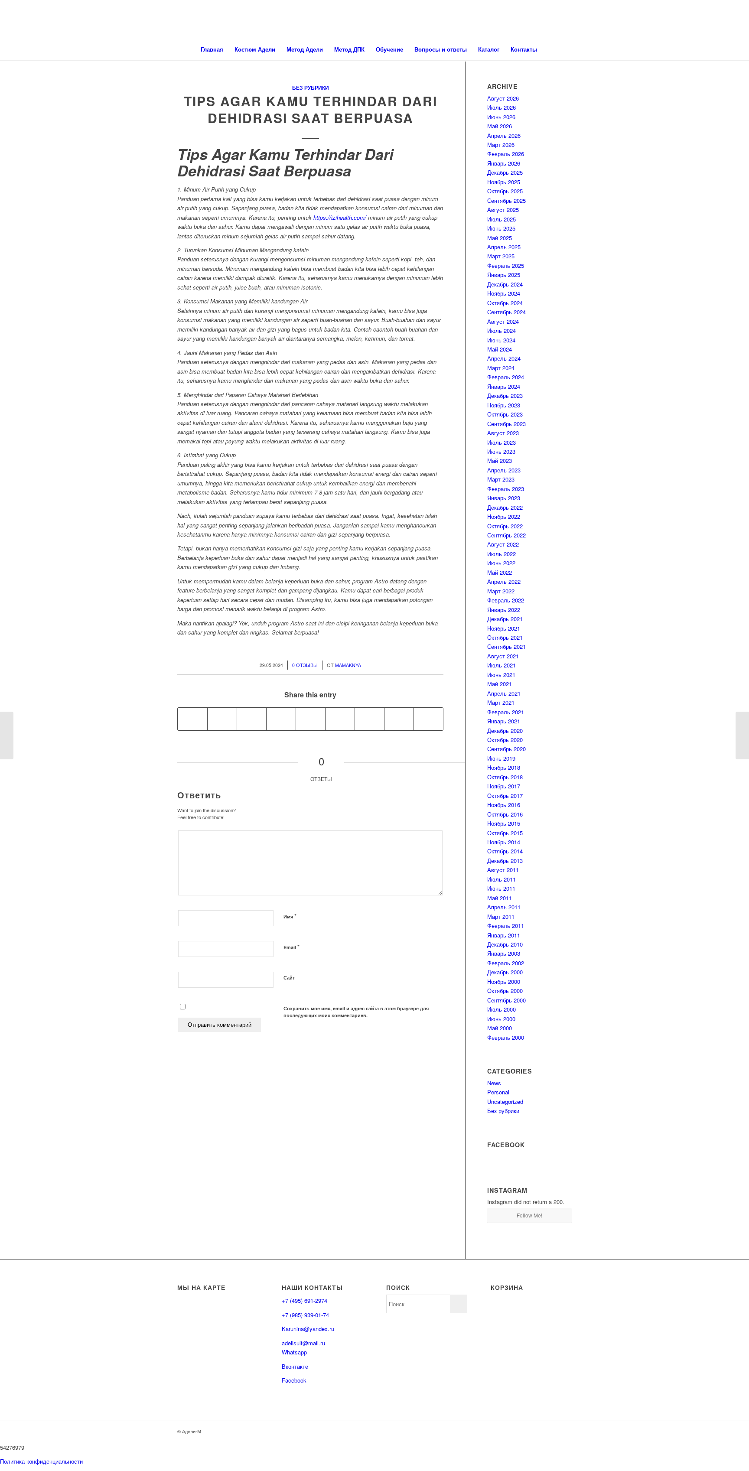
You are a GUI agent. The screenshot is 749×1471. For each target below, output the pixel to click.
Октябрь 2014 (505, 851)
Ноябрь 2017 (503, 786)
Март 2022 (501, 591)
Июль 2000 (501, 1009)
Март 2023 (501, 479)
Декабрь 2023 (505, 395)
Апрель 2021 (504, 693)
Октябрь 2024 (505, 303)
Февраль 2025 (505, 265)
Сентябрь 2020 (506, 749)
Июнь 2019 (501, 758)
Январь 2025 (503, 274)
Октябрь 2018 (505, 777)
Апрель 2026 (504, 135)
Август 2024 (503, 321)
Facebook (294, 1380)
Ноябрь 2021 (503, 628)
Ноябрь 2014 (503, 842)
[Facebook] (565, 1431)
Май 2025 (499, 238)
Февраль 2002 (505, 963)
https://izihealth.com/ (339, 217)
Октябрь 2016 (505, 814)
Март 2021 (501, 702)
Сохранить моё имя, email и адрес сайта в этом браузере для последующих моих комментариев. (356, 1012)
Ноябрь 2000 (503, 981)
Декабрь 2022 (505, 507)
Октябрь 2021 (505, 637)
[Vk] (552, 1431)
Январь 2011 (503, 935)
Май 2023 (499, 460)
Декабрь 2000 (505, 972)
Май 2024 (499, 349)
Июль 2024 (501, 330)
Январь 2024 (503, 386)
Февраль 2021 (505, 712)
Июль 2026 (501, 107)
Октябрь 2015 (505, 833)
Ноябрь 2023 (503, 405)
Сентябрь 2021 (506, 646)
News (494, 1083)
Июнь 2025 (501, 228)
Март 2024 (501, 368)
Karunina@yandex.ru (308, 1329)
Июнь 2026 (501, 117)
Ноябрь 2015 (503, 823)
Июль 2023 (501, 442)
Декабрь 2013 (505, 860)
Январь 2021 (503, 721)
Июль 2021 (501, 665)
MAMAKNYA (348, 665)
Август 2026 (503, 98)
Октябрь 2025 (505, 191)
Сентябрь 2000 (506, 1000)
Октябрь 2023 (505, 414)
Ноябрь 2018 (503, 767)
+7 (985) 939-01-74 (305, 1315)
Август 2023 (503, 433)
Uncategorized (505, 1101)
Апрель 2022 (504, 581)
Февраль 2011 (505, 925)
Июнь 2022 (501, 563)
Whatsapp (294, 1352)
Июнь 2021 (501, 674)
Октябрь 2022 (505, 526)
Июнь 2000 (501, 1019)
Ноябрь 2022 (503, 516)
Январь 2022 (503, 609)
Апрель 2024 (504, 358)
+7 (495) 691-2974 (304, 1300)
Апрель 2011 (504, 907)
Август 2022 (503, 544)
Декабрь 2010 (505, 944)
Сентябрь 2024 (506, 312)
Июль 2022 (501, 554)
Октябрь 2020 (505, 740)
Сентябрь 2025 (506, 200)
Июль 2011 (501, 879)
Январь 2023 (503, 498)
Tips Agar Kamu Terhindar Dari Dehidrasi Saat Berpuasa (310, 109)
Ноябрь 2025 (503, 182)
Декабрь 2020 (505, 730)
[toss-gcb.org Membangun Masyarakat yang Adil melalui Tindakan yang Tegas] (6, 735)
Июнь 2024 (501, 340)
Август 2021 (503, 656)
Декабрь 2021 (505, 619)
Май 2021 (499, 684)
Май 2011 (499, 898)
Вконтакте (295, 1366)
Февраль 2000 (505, 1037)
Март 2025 (501, 256)
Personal (498, 1092)
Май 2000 (499, 1028)
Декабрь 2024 (505, 284)
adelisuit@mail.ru (303, 1343)
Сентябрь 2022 (506, 535)
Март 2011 (501, 916)
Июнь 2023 (501, 451)
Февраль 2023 (505, 489)
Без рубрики (310, 87)
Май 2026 (499, 126)
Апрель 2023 (504, 470)
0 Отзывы (305, 665)
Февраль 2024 (505, 377)
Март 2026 (501, 144)
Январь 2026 (503, 163)
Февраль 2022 (505, 600)
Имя (289, 916)
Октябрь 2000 (505, 990)
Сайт (289, 977)
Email (291, 947)
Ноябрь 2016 (503, 805)
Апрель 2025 (504, 247)
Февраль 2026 (505, 154)
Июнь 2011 (501, 888)
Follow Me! (529, 1215)
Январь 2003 (503, 953)
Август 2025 (503, 209)
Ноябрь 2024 (503, 293)
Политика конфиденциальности (41, 1461)
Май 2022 (499, 572)
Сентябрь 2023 (506, 424)
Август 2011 (503, 870)
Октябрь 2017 (505, 795)
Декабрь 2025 (505, 172)
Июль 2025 (501, 219)
